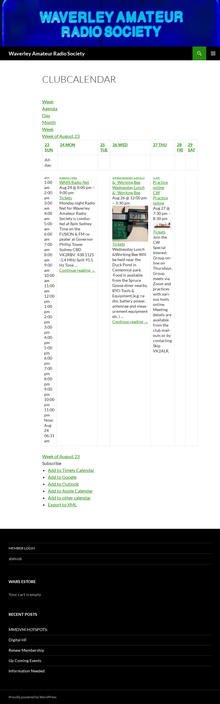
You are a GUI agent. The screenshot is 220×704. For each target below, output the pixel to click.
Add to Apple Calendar (70, 490)
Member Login (22, 548)
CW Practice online (160, 197)
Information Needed (27, 670)
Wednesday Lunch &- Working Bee (128, 190)
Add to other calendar (69, 497)
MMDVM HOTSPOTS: (28, 629)
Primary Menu (213, 53)
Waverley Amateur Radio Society (47, 53)
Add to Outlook (63, 484)
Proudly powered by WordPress (32, 697)
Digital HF (18, 639)
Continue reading (77, 270)
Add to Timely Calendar (71, 470)
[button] (51, 463)
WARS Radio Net (74, 182)
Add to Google (62, 477)
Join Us (15, 559)
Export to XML (62, 504)
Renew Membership (26, 650)
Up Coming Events (25, 660)
